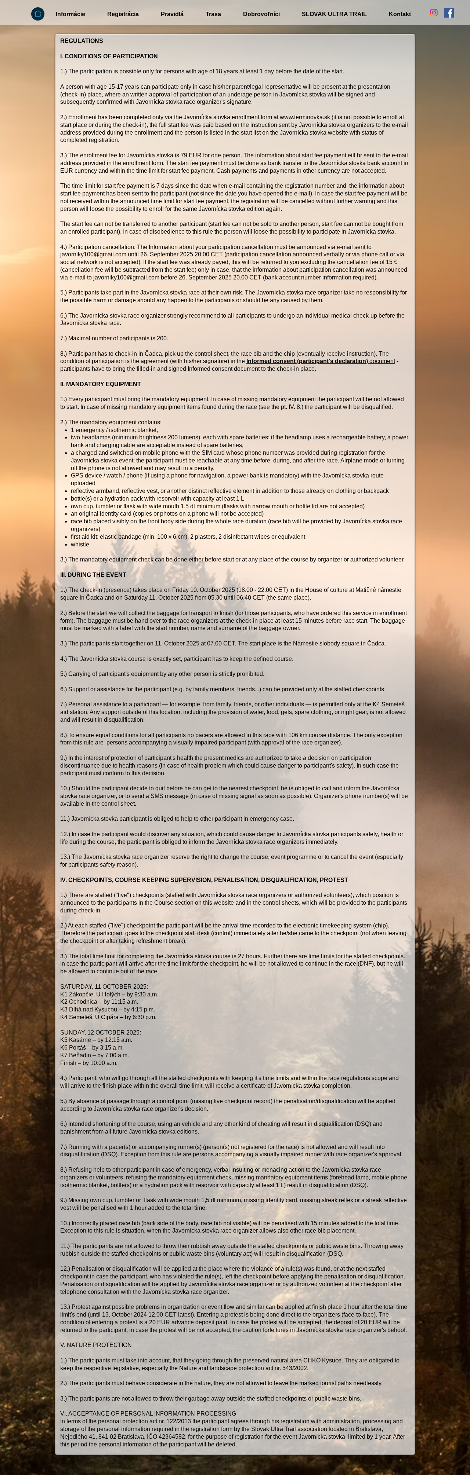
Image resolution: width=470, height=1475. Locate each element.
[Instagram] (434, 13)
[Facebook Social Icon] (449, 13)
